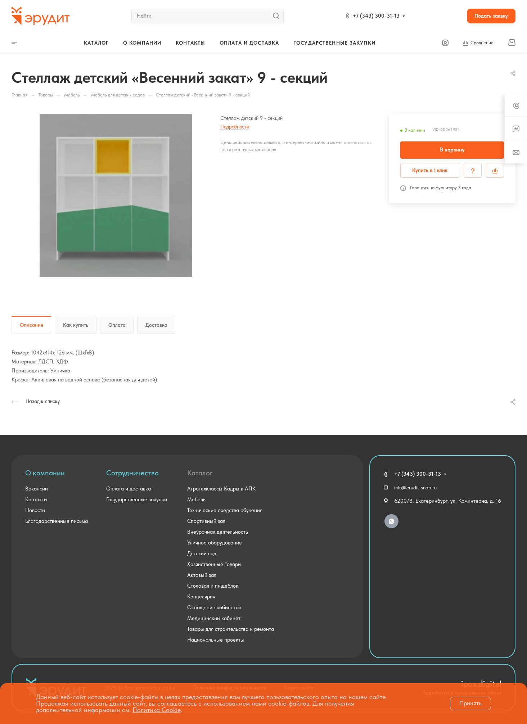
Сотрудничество (132, 473)
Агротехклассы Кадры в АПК (221, 488)
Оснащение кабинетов (214, 607)
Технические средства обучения (224, 510)
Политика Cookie (156, 710)
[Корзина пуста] (511, 43)
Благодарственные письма (56, 521)
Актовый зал (201, 575)
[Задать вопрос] (473, 170)
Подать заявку (491, 16)
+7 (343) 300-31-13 (376, 16)
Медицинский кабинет (213, 618)
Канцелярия (201, 596)
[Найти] (278, 16)
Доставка (156, 325)
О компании (45, 473)
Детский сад (201, 553)
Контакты (36, 499)
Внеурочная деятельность (217, 532)
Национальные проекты (215, 640)
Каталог (200, 473)
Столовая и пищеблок (212, 586)
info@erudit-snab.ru (415, 487)
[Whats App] (391, 521)
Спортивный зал (206, 521)
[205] (116, 195)
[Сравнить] (495, 170)
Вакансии (36, 488)
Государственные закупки (136, 499)
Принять (470, 703)
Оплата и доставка (128, 488)
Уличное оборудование (214, 542)
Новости (35, 510)
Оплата (117, 325)
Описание (31, 325)
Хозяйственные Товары (214, 564)
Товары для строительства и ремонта (230, 629)
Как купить (76, 325)
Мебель (196, 499)
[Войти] (445, 43)
